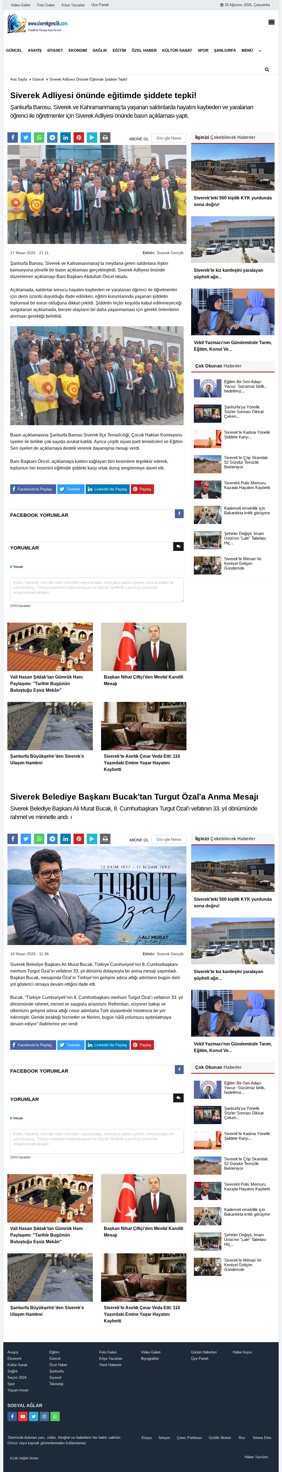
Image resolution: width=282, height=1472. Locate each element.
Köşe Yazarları (111, 1358)
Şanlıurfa (56, 1371)
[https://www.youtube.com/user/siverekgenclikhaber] (23, 1416)
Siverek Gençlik (170, 253)
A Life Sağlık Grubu (24, 1458)
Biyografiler (150, 1358)
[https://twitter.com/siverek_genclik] (33, 1416)
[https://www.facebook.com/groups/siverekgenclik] (12, 1416)
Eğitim (54, 1352)
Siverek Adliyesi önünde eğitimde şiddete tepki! (88, 79)
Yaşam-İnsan (17, 1390)
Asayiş (12, 1352)
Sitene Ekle (262, 1438)
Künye (147, 1438)
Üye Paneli (100, 5)
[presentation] (179, 513)
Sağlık (12, 1371)
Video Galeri (151, 1352)
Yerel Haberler (110, 1365)
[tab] (179, 515)
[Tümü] (260, 50)
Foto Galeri (108, 1352)
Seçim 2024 (16, 1377)
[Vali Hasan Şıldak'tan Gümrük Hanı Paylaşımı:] (50, 646)
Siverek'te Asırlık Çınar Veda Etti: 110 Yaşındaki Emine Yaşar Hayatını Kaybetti (142, 763)
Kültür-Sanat (17, 1365)
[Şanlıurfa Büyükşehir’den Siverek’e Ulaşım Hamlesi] (50, 725)
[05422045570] (55, 1416)
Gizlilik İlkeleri (220, 1438)
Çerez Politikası (189, 1438)
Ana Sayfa (18, 79)
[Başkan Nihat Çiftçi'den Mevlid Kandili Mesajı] (143, 646)
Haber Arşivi (242, 1352)
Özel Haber (58, 1365)
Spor (11, 1384)
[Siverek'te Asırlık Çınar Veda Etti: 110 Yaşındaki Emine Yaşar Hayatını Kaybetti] (143, 725)
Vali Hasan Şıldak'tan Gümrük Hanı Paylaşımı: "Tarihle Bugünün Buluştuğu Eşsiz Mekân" (46, 684)
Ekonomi (14, 1358)
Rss (242, 1438)
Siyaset (55, 1377)
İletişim (164, 1438)
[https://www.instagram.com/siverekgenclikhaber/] (44, 1416)
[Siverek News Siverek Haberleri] (37, 23)
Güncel (38, 79)
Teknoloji (56, 1384)
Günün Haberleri (204, 1352)
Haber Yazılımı (256, 1457)
